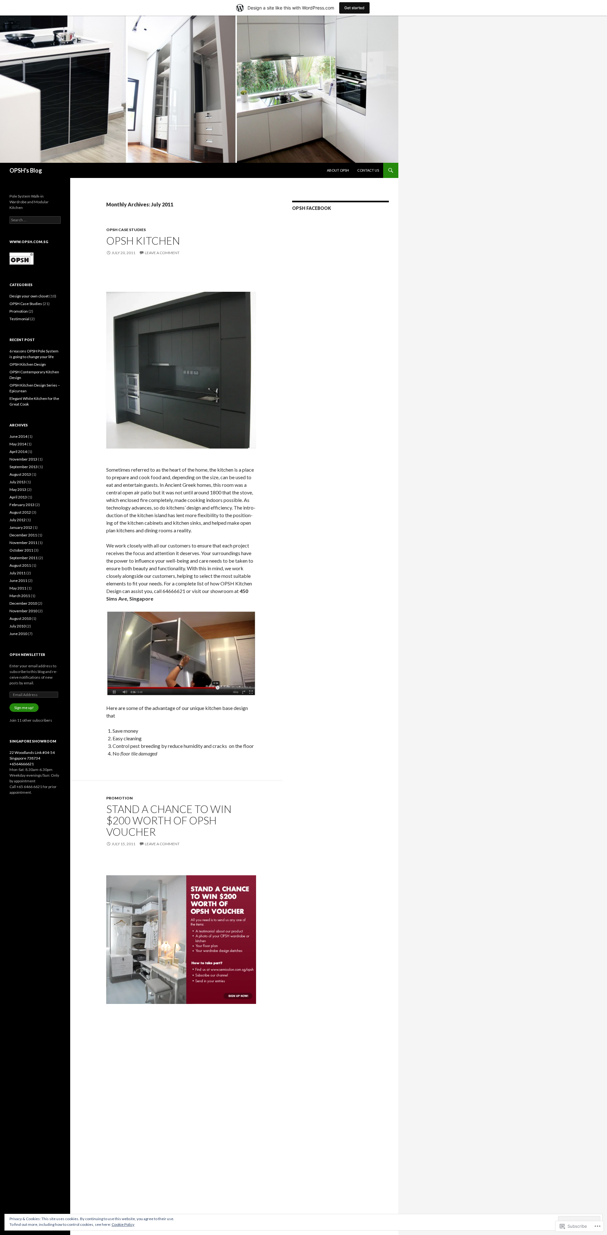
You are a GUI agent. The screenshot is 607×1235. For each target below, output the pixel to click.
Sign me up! (24, 707)
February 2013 (21, 504)
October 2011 (21, 550)
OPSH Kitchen (143, 240)
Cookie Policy (123, 1224)
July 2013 (17, 482)
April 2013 (18, 497)
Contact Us (368, 170)
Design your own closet (29, 296)
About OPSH (338, 170)
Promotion (119, 798)
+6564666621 (21, 763)
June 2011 (18, 580)
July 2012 (17, 519)
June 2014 (18, 436)
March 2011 (19, 595)
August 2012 (20, 512)
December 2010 (23, 603)
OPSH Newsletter (27, 654)
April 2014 (18, 451)
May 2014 (17, 444)
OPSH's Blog (25, 170)
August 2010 (20, 618)
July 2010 (17, 626)
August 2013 (20, 474)
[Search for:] (35, 219)
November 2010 (23, 610)
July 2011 (17, 573)
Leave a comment (162, 252)
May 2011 (17, 588)
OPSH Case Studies (126, 229)
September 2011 (23, 557)
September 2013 (23, 466)
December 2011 (23, 535)
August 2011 (20, 565)
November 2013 (23, 459)
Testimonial (19, 318)
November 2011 (23, 542)
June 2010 (18, 633)
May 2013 (17, 489)
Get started (354, 7)
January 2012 (20, 527)
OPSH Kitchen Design (27, 364)
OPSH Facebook (311, 208)
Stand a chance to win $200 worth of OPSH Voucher (168, 820)
